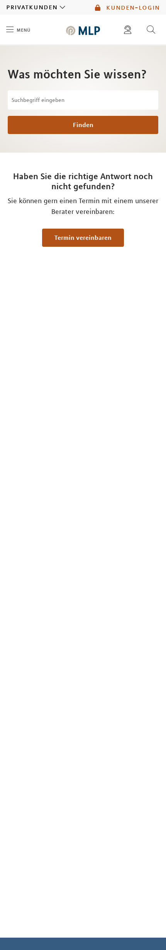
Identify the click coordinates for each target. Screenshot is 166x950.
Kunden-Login (132, 7)
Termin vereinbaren (83, 237)
